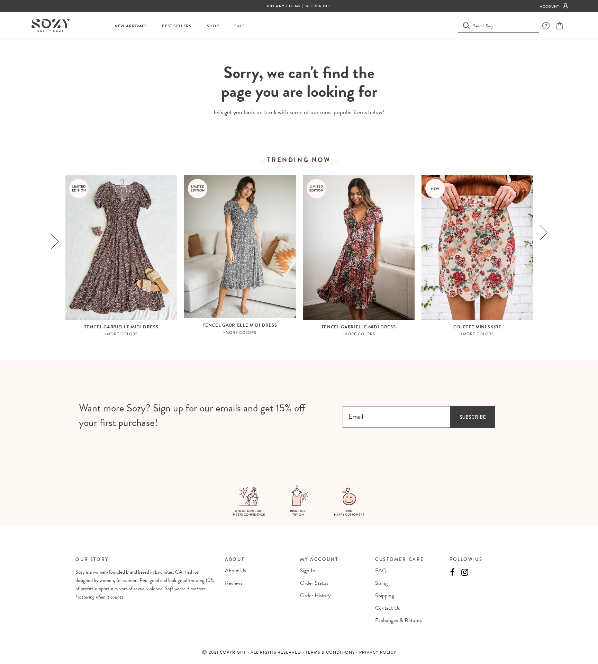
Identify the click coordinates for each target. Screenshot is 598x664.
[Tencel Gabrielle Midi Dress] (121, 247)
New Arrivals (131, 26)
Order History (315, 595)
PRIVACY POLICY (377, 652)
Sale (239, 26)
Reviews (234, 583)
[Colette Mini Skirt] (477, 247)
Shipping (384, 595)
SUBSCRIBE (473, 416)
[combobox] (502, 25)
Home (282, 52)
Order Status (314, 583)
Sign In (307, 570)
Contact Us (387, 608)
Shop (213, 26)
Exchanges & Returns (398, 620)
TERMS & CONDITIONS (331, 652)
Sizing (381, 583)
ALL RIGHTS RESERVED (276, 652)
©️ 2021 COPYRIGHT (224, 652)
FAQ (381, 570)
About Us (235, 570)
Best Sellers (176, 26)
